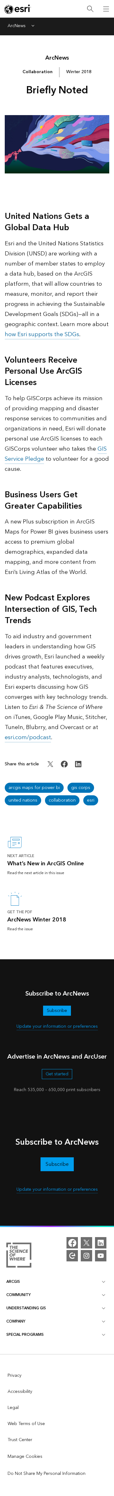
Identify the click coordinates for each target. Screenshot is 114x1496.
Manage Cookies (25, 1456)
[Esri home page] (17, 9)
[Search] (90, 9)
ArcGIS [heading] (13, 1281)
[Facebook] (72, 1242)
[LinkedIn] (100, 1242)
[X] (86, 1242)
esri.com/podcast (28, 737)
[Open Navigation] (106, 9)
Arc (57, 58)
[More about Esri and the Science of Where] (18, 1256)
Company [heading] (15, 1321)
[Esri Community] (72, 1255)
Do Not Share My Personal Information (47, 1473)
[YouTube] (100, 1255)
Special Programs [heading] (25, 1334)
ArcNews (17, 26)
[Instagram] (86, 1255)
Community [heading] (18, 1295)
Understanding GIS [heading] (26, 1308)
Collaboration (37, 72)
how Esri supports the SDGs (42, 334)
